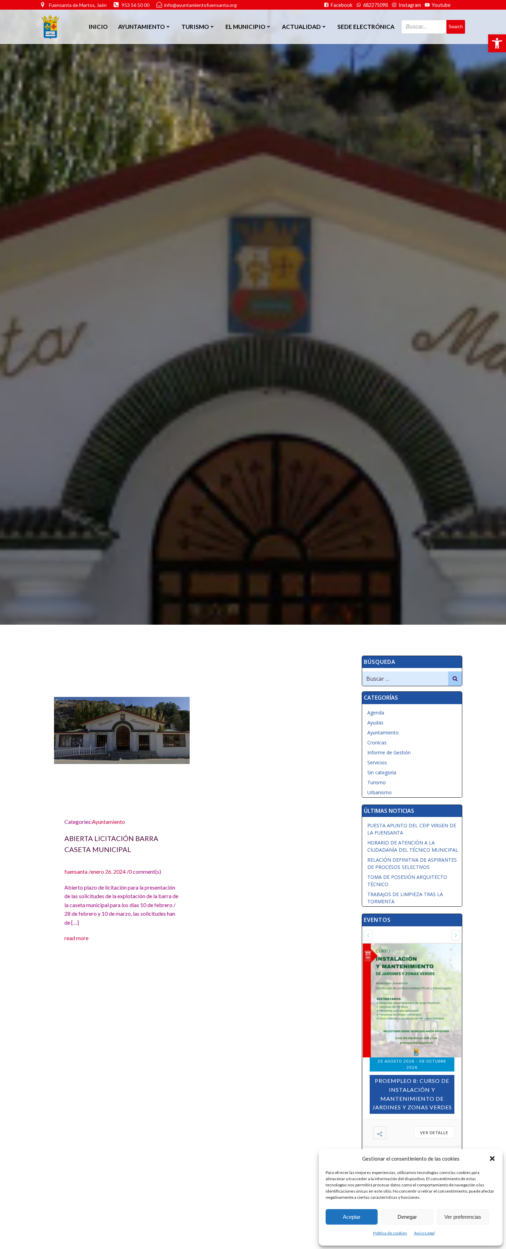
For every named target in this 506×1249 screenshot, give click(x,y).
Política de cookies (390, 1233)
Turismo (376, 782)
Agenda (375, 712)
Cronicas (377, 742)
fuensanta (75, 871)
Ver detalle (434, 1119)
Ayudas (375, 722)
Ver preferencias (462, 1217)
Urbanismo (379, 792)
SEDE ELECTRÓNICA (365, 26)
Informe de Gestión (389, 752)
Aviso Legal (424, 1233)
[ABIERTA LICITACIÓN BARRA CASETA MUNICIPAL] (122, 729)
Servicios (377, 762)
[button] (497, 43)
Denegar (407, 1217)
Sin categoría (381, 772)
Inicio (98, 26)
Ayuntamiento (108, 821)
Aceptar (351, 1217)
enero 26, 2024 (108, 871)
